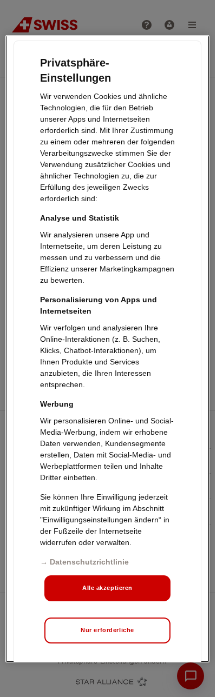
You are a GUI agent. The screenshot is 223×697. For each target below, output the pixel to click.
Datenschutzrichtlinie (89, 561)
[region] (107, 348)
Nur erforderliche (107, 630)
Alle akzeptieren (107, 588)
